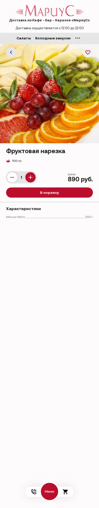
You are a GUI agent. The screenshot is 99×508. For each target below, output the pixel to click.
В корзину (49, 192)
